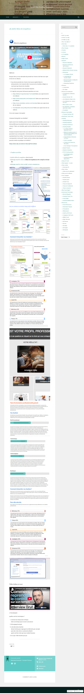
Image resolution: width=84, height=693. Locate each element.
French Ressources (67, 204)
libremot (63, 56)
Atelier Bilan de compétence (18, 157)
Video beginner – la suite (67, 163)
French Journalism (68, 140)
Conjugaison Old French (68, 215)
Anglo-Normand (66, 219)
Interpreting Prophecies (69, 83)
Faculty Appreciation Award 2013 (68, 155)
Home (7, 17)
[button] (21, 177)
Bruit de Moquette (67, 194)
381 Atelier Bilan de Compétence (20, 29)
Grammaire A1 (66, 167)
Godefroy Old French (67, 213)
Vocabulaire (65, 110)
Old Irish (64, 223)
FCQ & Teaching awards (68, 152)
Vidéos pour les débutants (68, 171)
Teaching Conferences (68, 124)
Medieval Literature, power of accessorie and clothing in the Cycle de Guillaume (70, 133)
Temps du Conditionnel (68, 186)
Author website (15, 663)
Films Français (65, 48)
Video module (65, 165)
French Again (66, 198)
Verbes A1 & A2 (65, 161)
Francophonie (66, 208)
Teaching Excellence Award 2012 (68, 158)
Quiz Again (65, 89)
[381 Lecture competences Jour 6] (18, 159)
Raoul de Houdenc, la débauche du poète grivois (71, 80)
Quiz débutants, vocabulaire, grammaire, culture (69, 107)
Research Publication (67, 62)
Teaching (26, 17)
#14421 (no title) (65, 37)
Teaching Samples (67, 126)
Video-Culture (65, 169)
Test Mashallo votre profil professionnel (23, 107)
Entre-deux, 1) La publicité (68, 46)
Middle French (66, 217)
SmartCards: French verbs (67, 116)
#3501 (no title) (65, 35)
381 (42, 662)
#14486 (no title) (65, 39)
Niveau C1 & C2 (42, 659)
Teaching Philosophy (67, 120)
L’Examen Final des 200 (68, 114)
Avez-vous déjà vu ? (66, 41)
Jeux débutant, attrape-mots (69, 99)
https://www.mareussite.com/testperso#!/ (24, 98)
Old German (65, 221)
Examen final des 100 (67, 97)
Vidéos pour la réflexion (67, 173)
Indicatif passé (66, 179)
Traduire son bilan (16, 152)
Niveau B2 (49, 658)
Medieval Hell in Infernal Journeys (70, 70)
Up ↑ (79, 689)
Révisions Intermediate (67, 112)
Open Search (78, 17)
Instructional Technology (67, 192)
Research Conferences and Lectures (68, 65)
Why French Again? (66, 190)
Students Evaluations (67, 150)
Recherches (65, 72)
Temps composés (67, 188)
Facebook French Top (67, 196)
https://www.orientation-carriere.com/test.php (25, 103)
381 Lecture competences (33, 164)
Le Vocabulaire (65, 54)
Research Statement (67, 68)
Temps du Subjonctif (67, 183)
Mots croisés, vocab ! (67, 104)
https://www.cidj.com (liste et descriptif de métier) (23, 143)
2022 (40, 662)
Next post (41, 668)
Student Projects (66, 148)
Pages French (65, 58)
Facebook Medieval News (68, 200)
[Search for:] (69, 27)
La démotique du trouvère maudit (67, 77)
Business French (43, 658)
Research (15, 17)
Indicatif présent (66, 177)
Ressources (64, 202)
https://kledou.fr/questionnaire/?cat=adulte (24, 94)
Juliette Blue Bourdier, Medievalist (42, 7)
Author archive (12, 663)
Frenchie (64, 50)
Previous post (42, 666)
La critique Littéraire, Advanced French (68, 129)
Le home (64, 52)
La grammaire (66, 87)
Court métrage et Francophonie (71, 145)
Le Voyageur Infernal (68, 74)
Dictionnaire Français (67, 206)
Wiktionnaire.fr (66, 211)
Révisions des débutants (67, 91)
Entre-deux (64, 44)
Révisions (64, 85)
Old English (65, 227)
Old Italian (65, 225)
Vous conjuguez (65, 175)
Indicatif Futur (66, 181)
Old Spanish (65, 229)
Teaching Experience (67, 122)
